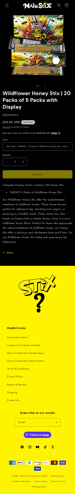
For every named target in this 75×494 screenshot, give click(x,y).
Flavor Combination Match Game (25, 361)
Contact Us (13, 400)
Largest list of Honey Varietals (24, 345)
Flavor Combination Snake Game (25, 353)
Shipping (6, 127)
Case (5, 139)
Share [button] (10, 252)
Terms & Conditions (18, 368)
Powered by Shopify (38, 476)
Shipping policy (39, 486)
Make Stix (24, 476)
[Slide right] (45, 86)
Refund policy (57, 476)
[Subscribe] (56, 422)
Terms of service (58, 481)
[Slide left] (30, 86)
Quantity (7, 155)
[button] (7, 5)
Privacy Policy (15, 376)
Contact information (22, 481)
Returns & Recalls (16, 384)
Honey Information (17, 337)
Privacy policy (41, 481)
